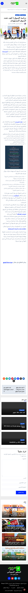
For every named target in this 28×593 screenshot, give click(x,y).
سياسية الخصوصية (18, 590)
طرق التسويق (18, 122)
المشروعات (23, 15)
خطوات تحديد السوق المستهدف (17, 228)
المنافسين (16, 195)
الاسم (25, 478)
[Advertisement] (14, 84)
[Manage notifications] (24, 590)
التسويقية (5, 51)
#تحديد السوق (11, 23)
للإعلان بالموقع (20, 587)
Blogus (3, 583)
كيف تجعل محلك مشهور (19, 412)
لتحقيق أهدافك (21, 214)
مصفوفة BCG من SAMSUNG (17, 442)
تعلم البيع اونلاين (11, 525)
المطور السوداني (19, 23)
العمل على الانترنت (20, 525)
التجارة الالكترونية (20, 511)
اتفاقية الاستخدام (9, 590)
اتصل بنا (13, 587)
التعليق (24, 458)
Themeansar (12, 585)
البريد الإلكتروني (22, 482)
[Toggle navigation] (26, 3)
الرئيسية (24, 9)
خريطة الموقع (6, 587)
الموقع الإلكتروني (22, 487)
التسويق (17, 15)
